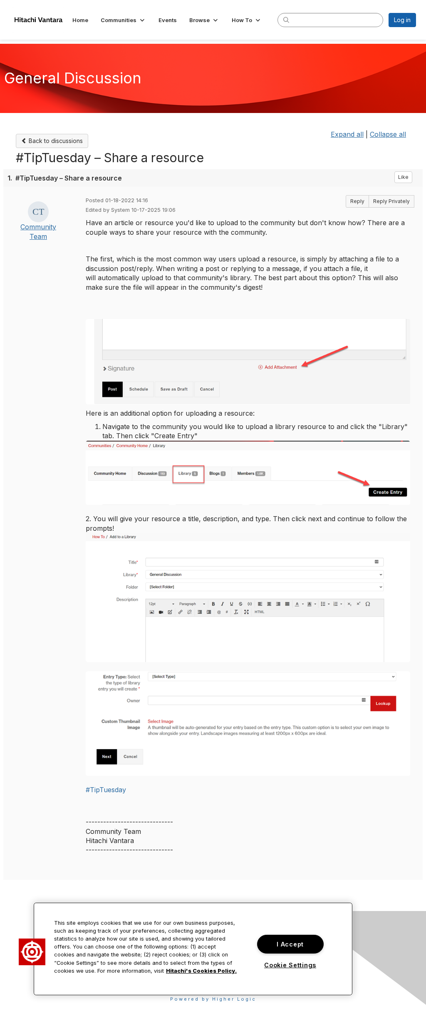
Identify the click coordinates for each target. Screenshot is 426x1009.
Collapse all (388, 134)
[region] (193, 949)
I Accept (290, 944)
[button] (123, 20)
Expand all (347, 134)
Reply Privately (391, 201)
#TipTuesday (106, 790)
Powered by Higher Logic (213, 999)
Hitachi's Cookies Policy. (201, 971)
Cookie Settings (290, 965)
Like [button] (403, 177)
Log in (402, 19)
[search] (286, 19)
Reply (357, 201)
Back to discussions (55, 140)
